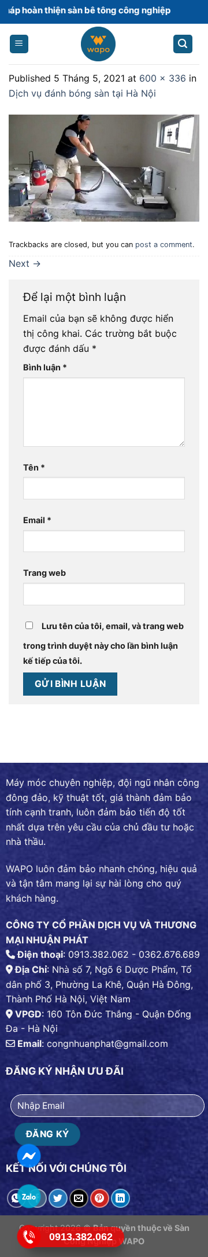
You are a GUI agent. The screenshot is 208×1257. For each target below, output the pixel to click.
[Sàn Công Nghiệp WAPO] (98, 47)
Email (37, 520)
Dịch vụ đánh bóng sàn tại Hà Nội (82, 93)
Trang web (44, 573)
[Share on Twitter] (58, 1198)
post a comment (163, 244)
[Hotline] (28, 1237)
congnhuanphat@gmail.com (107, 1043)
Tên (34, 467)
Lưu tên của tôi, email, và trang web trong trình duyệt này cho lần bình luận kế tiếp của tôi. (103, 643)
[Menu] (19, 44)
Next (25, 263)
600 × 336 (162, 78)
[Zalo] (28, 1196)
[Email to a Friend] (78, 1198)
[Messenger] (28, 1156)
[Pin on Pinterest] (99, 1198)
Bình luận (45, 367)
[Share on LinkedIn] (120, 1198)
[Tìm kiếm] (183, 44)
